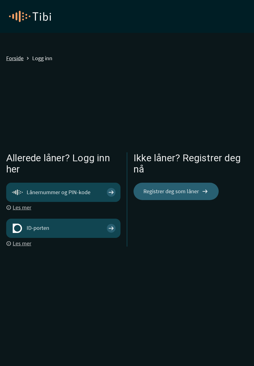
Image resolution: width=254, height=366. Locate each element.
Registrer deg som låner (176, 191)
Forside (15, 58)
